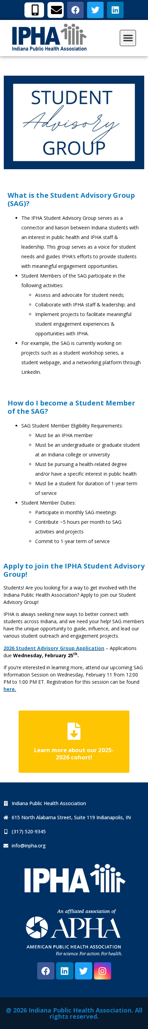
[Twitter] (83, 970)
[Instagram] (102, 970)
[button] (128, 38)
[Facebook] (45, 970)
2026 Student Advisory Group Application (53, 648)
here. (9, 689)
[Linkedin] (64, 970)
